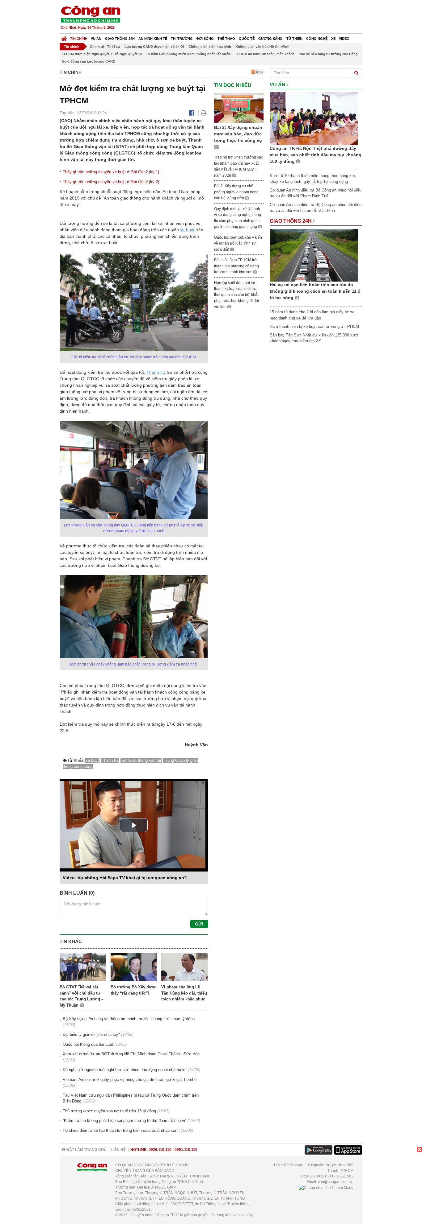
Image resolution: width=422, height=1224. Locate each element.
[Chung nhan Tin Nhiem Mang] (326, 1187)
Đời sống (205, 38)
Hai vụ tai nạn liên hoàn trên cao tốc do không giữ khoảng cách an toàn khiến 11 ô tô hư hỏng (315, 291)
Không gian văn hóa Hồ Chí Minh (262, 46)
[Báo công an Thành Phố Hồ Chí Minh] (90, 13)
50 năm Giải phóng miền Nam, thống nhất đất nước (188, 54)
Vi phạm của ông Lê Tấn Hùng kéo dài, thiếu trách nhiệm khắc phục (184, 993)
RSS (259, 72)
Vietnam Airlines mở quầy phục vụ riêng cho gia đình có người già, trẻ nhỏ (129, 1079)
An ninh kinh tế (152, 38)
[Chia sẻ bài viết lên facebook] (191, 112)
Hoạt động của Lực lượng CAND (88, 61)
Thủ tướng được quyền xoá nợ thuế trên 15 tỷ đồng (109, 1111)
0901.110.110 (186, 1150)
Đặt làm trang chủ (86, 1150)
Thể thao (226, 38)
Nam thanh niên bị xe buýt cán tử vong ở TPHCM (314, 326)
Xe (333, 38)
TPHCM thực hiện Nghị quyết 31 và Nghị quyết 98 (102, 54)
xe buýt (187, 229)
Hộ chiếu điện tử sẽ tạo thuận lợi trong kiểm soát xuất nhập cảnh (121, 1130)
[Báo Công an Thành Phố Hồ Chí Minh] (64, 37)
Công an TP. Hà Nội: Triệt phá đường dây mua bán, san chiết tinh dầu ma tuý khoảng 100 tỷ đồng (315, 155)
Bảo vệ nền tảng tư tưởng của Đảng (328, 54)
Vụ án (96, 38)
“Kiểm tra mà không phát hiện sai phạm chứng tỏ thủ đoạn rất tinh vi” (124, 1120)
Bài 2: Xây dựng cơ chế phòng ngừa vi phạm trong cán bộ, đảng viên (236, 192)
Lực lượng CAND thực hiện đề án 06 (154, 46)
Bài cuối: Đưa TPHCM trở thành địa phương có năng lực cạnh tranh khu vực (236, 266)
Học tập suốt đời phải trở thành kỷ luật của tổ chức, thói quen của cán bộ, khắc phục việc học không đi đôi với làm (236, 295)
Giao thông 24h (120, 38)
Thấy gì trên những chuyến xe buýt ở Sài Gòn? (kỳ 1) (111, 172)
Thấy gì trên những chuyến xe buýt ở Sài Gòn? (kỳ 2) (111, 181)
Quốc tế (247, 38)
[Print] (204, 112)
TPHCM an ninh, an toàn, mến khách (264, 54)
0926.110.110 (160, 1150)
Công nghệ (316, 38)
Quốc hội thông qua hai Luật (88, 1044)
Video (344, 38)
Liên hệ (118, 1150)
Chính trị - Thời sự (105, 46)
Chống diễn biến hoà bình (209, 46)
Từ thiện (294, 38)
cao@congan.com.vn (335, 1182)
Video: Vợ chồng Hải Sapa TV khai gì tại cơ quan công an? (125, 877)
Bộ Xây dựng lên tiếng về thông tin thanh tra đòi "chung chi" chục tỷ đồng (129, 1018)
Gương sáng (270, 38)
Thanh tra (156, 372)
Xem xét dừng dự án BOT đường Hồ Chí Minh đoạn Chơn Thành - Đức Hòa (131, 1054)
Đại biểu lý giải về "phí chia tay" (91, 1034)
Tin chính (78, 38)
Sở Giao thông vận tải (141, 760)
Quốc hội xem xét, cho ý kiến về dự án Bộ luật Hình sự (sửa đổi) (238, 243)
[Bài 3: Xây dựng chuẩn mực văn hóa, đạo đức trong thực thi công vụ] (239, 107)
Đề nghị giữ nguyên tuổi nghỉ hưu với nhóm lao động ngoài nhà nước (125, 1069)
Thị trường (182, 38)
